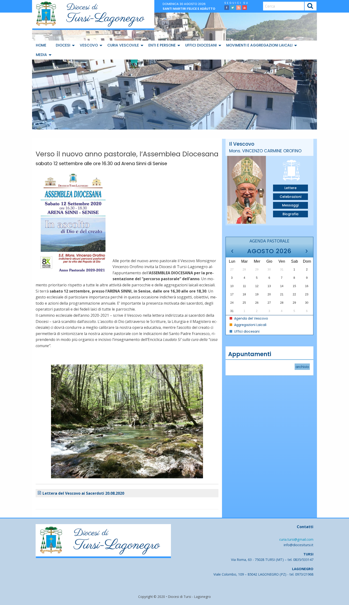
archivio (302, 366)
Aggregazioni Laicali (249, 324)
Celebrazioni (290, 196)
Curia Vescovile (123, 45)
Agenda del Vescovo (250, 318)
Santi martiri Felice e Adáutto (189, 9)
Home (41, 45)
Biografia (290, 214)
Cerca (310, 7)
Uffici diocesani (201, 45)
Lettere (290, 188)
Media (41, 54)
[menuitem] (42, 45)
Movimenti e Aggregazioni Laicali (259, 45)
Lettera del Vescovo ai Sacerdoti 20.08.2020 (83, 493)
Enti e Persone (162, 45)
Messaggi (290, 205)
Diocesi (63, 45)
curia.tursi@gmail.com (296, 539)
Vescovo (89, 45)
